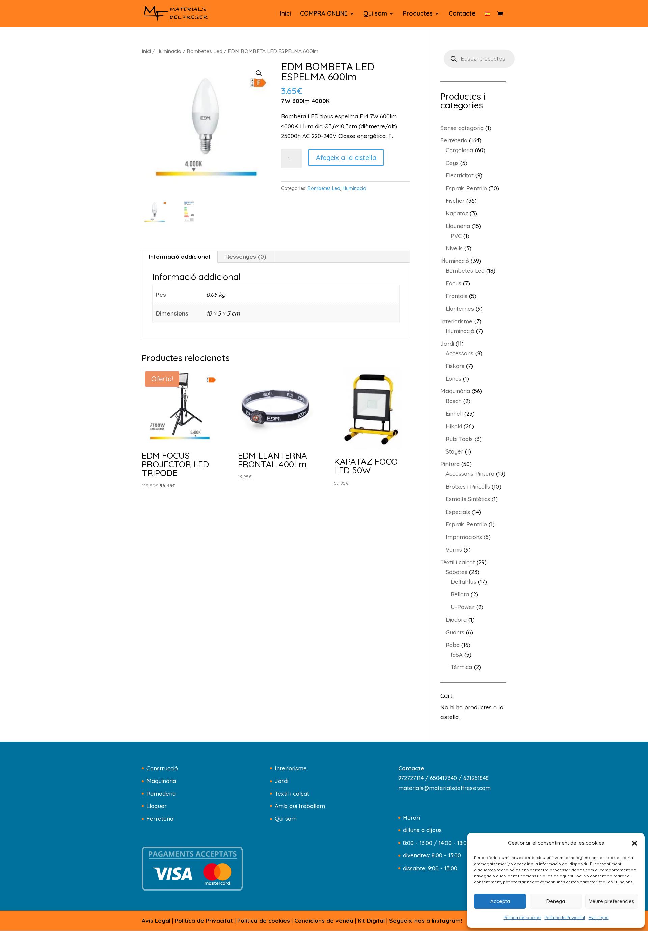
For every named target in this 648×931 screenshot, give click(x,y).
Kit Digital (371, 920)
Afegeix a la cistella (346, 157)
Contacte (462, 14)
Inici (285, 14)
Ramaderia (161, 793)
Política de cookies (522, 917)
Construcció (162, 768)
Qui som (375, 14)
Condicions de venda (323, 920)
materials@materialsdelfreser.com (444, 787)
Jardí (281, 780)
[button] (634, 843)
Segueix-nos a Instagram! (425, 920)
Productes (418, 14)
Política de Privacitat (565, 917)
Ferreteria (159, 818)
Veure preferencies (611, 901)
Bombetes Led (204, 51)
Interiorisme (291, 768)
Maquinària (161, 780)
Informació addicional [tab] (179, 256)
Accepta (500, 901)
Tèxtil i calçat (292, 793)
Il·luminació (168, 51)
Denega (555, 901)
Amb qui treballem (300, 806)
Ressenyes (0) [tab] (245, 256)
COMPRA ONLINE (324, 14)
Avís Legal (599, 917)
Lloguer (156, 806)
